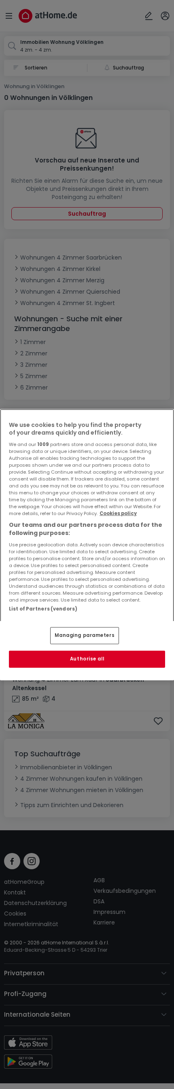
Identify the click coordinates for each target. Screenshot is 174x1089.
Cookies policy (118, 513)
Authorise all (87, 659)
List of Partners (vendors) (43, 608)
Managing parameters (85, 635)
